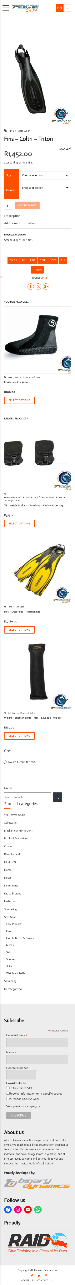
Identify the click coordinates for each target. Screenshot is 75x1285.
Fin (24, 260)
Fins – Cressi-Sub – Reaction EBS (22, 611)
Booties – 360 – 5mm (16, 382)
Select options (19, 400)
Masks (10, 945)
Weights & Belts (15, 500)
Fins (11, 131)
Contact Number (17, 1068)
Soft (53, 260)
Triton (37, 269)
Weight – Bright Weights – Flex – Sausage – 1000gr (32, 717)
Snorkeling (10, 909)
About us (27, 1280)
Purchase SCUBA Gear (24, 1098)
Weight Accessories (57, 497)
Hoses (7, 877)
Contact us (44, 1280)
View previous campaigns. (23, 1106)
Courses (8, 846)
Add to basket (27, 205)
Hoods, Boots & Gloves (18, 377)
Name (11, 1052)
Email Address (17, 1035)
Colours (10, 190)
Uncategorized (13, 989)
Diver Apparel (12, 854)
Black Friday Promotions (18, 830)
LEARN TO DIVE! (20, 1088)
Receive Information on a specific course (35, 1093)
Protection (10, 901)
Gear (43, 260)
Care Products (14, 924)
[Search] (57, 797)
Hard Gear (10, 862)
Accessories (9, 497)
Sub (63, 260)
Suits (9, 966)
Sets (8, 952)
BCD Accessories (25, 497)
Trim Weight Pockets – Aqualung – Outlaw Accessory (33, 505)
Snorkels (11, 959)
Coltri (14, 260)
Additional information (20, 223)
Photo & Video (12, 893)
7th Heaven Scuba (14, 814)
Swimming (10, 981)
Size (8, 175)
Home (7, 870)
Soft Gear (24, 131)
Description (12, 216)
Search (8, 787)
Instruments (11, 885)
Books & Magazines (16, 838)
